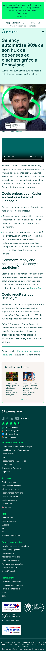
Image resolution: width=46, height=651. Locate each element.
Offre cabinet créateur (11, 560)
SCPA (4, 596)
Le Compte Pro (8, 553)
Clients (11, 132)
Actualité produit (8, 571)
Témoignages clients (10, 489)
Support (5, 525)
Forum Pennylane (9, 521)
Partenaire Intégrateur (11, 589)
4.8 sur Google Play (12, 431)
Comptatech (7, 464)
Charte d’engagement (11, 549)
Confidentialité (23, 647)
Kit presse (6, 471)
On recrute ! (7, 503)
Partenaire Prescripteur (11, 581)
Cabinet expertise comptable (23, 26)
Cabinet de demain (9, 567)
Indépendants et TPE (14, 23)
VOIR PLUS (23, 400)
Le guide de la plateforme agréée (15, 450)
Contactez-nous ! (9, 482)
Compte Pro (35, 288)
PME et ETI (36, 23)
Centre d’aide (7, 517)
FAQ (3, 528)
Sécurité (29, 644)
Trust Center (40, 644)
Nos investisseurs (9, 500)
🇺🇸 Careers (6, 507)
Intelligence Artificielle (11, 557)
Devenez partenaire (10, 496)
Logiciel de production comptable (15, 546)
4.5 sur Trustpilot (11, 428)
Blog (3, 457)
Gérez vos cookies (17, 644)
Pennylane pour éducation (12, 564)
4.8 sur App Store (11, 434)
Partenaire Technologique (12, 585)
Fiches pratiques (9, 453)
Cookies (4, 644)
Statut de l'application (11, 535)
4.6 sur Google (10, 437)
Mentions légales (39, 642)
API (3, 532)
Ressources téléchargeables (14, 461)
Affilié (4, 592)
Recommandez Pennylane (12, 493)
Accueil (4, 132)
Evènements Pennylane (11, 468)
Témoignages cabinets (11, 485)
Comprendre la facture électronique (17, 446)
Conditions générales (24, 642)
